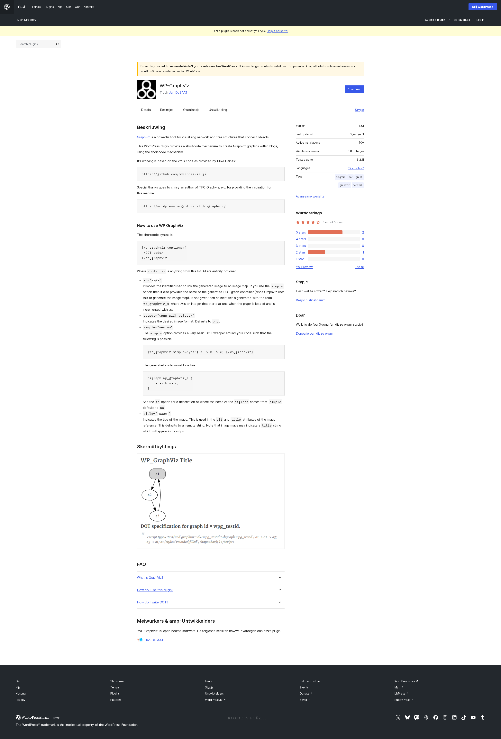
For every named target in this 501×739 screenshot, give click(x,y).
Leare (209, 681)
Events (304, 687)
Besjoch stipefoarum (310, 300)
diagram (340, 177)
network (357, 185)
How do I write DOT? (152, 602)
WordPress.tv (215, 699)
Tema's (115, 687)
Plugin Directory (26, 19)
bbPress (402, 693)
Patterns (115, 699)
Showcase (117, 681)
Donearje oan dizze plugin (314, 333)
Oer (18, 681)
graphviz (345, 185)
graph (359, 177)
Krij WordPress (482, 6)
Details (146, 110)
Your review (304, 267)
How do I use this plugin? (155, 590)
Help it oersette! (277, 31)
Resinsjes (166, 110)
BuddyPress (404, 699)
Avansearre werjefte (310, 196)
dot (350, 177)
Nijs (18, 687)
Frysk (56, 717)
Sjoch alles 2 (356, 168)
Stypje (359, 110)
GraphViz (143, 137)
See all (359, 267)
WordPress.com (406, 681)
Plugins (115, 693)
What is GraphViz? (150, 578)
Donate (306, 693)
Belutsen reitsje (310, 681)
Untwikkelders (214, 693)
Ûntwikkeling (218, 110)
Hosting (21, 693)
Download (354, 89)
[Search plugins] (57, 44)
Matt (399, 687)
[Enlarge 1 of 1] (279, 459)
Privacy (20, 699)
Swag (305, 699)
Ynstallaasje (191, 110)
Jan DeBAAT (178, 92)
